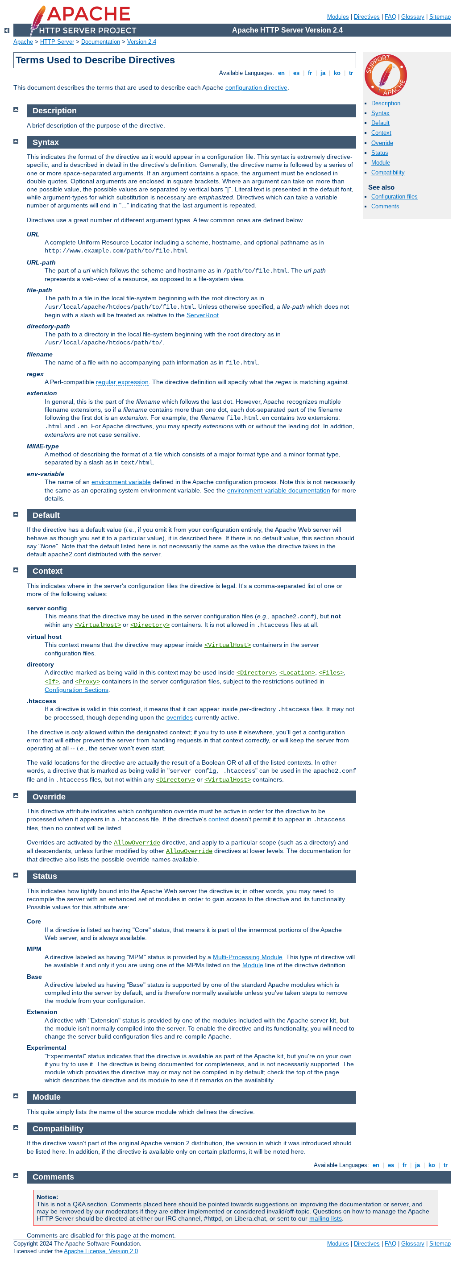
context (218, 819)
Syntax (380, 113)
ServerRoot (203, 315)
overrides (179, 717)
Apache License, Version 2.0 (101, 1251)
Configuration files (394, 196)
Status (379, 152)
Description (385, 103)
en (281, 73)
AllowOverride (137, 842)
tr (351, 73)
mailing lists (325, 1218)
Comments (385, 206)
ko (337, 73)
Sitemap (440, 16)
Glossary (412, 16)
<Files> (331, 672)
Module (380, 162)
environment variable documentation (278, 490)
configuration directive (256, 87)
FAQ (390, 16)
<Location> (297, 672)
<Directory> (150, 625)
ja (323, 73)
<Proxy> (87, 681)
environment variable (121, 481)
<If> (52, 681)
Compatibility (388, 172)
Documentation (100, 41)
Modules (338, 16)
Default (380, 123)
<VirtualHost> (98, 625)
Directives (367, 16)
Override (382, 143)
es (296, 73)
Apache (23, 41)
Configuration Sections (76, 689)
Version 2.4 (141, 41)
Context (381, 132)
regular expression (122, 381)
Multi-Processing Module (248, 957)
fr (310, 73)
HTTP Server (57, 41)
